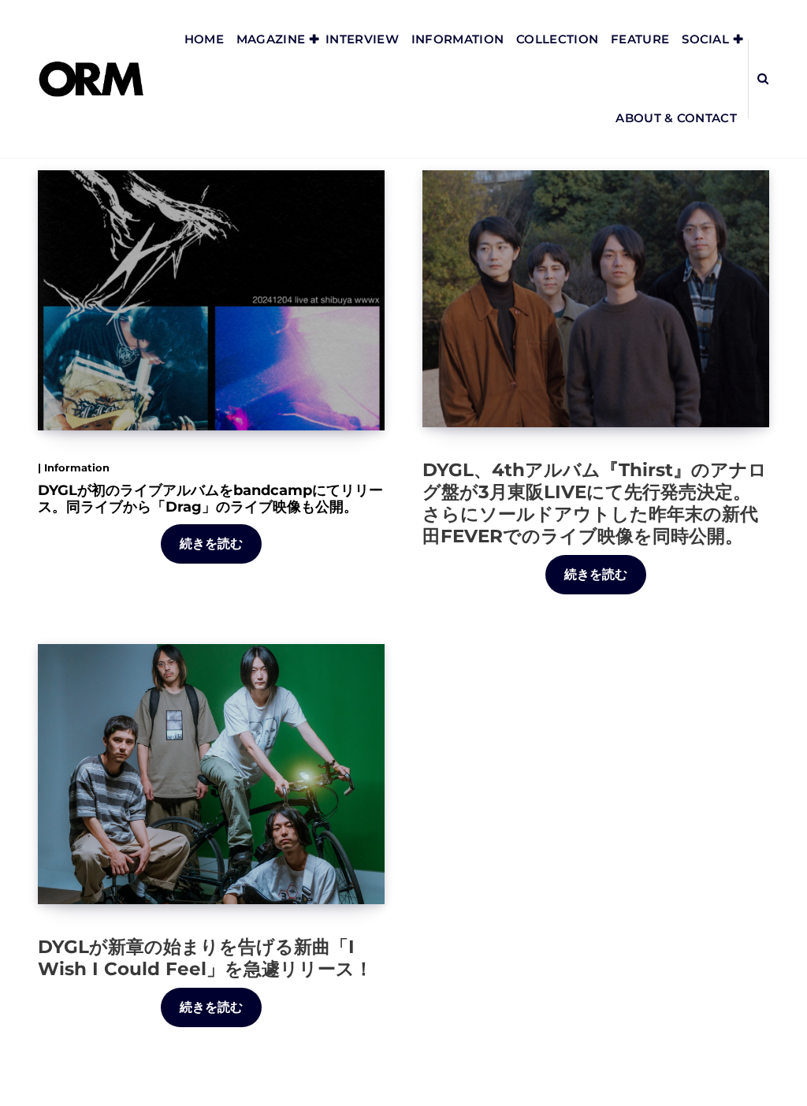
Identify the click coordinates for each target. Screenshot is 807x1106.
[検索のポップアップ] (763, 79)
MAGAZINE (270, 39)
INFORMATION (457, 39)
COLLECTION (557, 39)
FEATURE (640, 39)
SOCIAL (705, 39)
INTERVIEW (362, 39)
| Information (74, 467)
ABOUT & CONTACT (676, 117)
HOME (204, 39)
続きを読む (212, 543)
